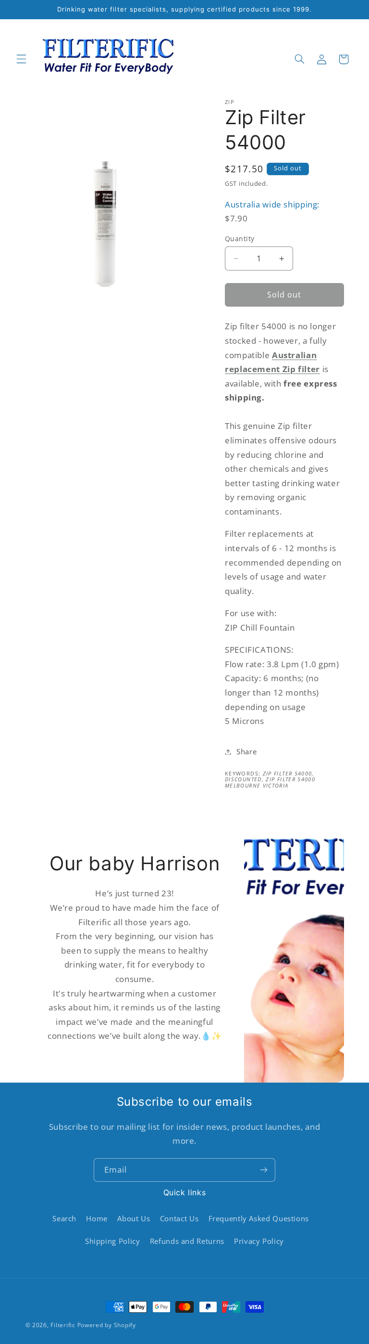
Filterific (62, 1325)
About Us (133, 1218)
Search (64, 1218)
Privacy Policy (259, 1241)
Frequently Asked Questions (259, 1218)
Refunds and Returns (187, 1241)
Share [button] (246, 751)
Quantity (239, 238)
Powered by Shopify (106, 1325)
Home (97, 1218)
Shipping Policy (112, 1241)
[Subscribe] (264, 1170)
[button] (21, 59)
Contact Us (179, 1218)
